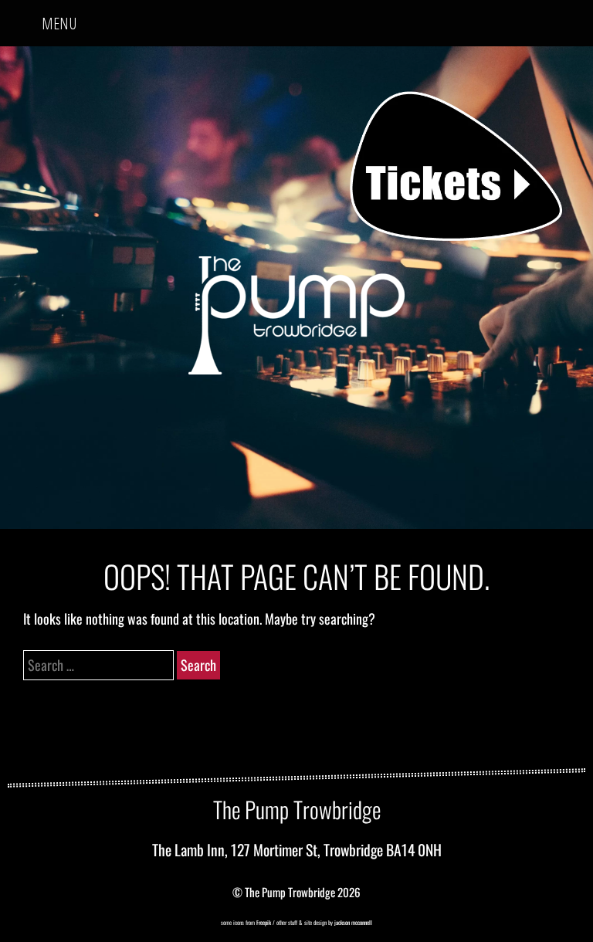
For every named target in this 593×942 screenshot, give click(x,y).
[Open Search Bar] (568, 18)
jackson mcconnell (352, 922)
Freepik (263, 922)
